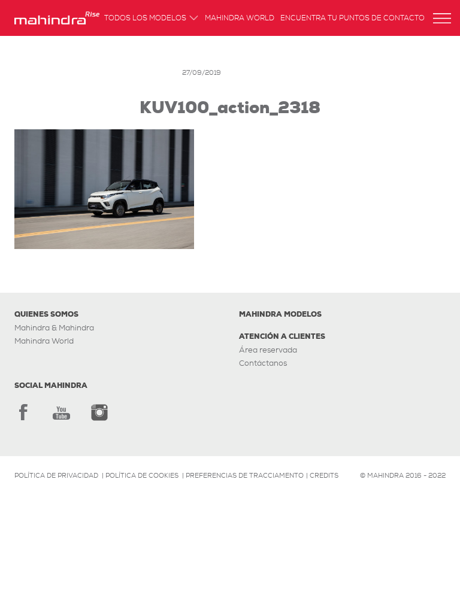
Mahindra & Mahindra (54, 328)
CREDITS (324, 475)
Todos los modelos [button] (145, 19)
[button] (442, 18)
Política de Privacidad (56, 475)
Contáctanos (263, 363)
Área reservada (268, 350)
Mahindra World (239, 19)
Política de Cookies (141, 475)
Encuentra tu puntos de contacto (352, 19)
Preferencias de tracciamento (245, 475)
